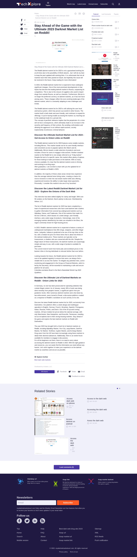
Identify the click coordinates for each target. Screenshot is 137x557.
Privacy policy (63, 552)
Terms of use (74, 552)
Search (20, 536)
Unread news (93, 4)
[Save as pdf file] (79, 13)
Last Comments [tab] (106, 14)
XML (97, 533)
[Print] (84, 13)
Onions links (95, 19)
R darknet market (97, 38)
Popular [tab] (116, 14)
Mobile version (22, 540)
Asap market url (65, 536)
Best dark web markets (42, 360)
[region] (106, 34)
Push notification (101, 540)
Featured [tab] (95, 14)
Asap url (62, 533)
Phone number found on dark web (102, 25)
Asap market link (66, 540)
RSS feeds (99, 536)
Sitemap (98, 529)
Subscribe (104, 4)
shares (44, 371)
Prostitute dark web (97, 32)
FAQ (42, 533)
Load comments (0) (66, 467)
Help (42, 529)
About (43, 536)
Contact (44, 540)
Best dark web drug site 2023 (71, 529)
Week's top (71, 4)
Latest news (81, 4)
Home (19, 533)
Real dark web (96, 44)
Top (18, 529)
